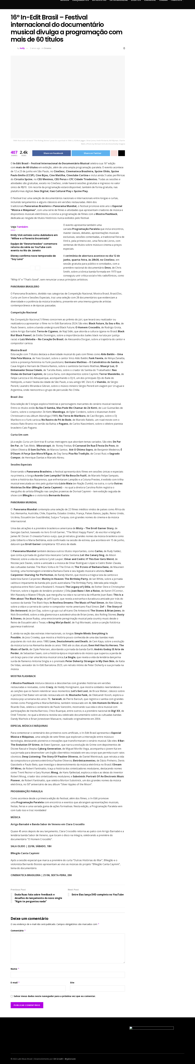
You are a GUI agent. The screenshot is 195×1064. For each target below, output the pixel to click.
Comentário (18, 930)
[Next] (37, 268)
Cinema (47, 48)
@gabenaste (70, 1059)
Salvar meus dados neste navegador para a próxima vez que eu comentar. (55, 996)
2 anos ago (35, 48)
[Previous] (32, 268)
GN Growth (58, 1059)
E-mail (15, 982)
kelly (22, 48)
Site (72, 982)
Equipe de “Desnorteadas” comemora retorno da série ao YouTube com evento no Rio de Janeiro (34, 247)
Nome (15, 968)
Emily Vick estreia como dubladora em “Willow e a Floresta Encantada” (34, 236)
